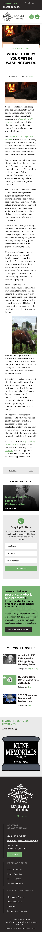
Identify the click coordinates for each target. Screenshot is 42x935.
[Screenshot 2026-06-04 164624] (9, 676)
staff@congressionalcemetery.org (22, 840)
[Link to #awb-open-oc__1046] (31, 16)
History (35, 668)
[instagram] (29, 3)
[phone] (37, 3)
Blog (31, 76)
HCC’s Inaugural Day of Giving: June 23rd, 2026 (28, 679)
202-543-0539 (16, 835)
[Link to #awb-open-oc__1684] (37, 16)
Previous (12, 470)
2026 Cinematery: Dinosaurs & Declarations (28, 698)
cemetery (9, 450)
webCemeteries (14, 922)
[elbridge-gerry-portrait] (9, 655)
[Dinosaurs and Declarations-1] (9, 694)
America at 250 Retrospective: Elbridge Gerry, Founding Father (27, 660)
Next (31, 470)
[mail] (33, 3)
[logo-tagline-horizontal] (13, 13)
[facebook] (25, 3)
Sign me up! (21, 569)
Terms (34, 928)
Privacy (27, 928)
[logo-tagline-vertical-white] (20, 784)
